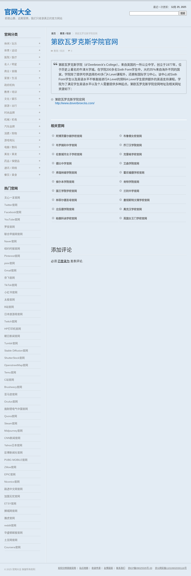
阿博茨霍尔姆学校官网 (69, 135)
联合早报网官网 (13, 234)
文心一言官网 (12, 197)
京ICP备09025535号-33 (140, 568)
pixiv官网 (9, 263)
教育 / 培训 (65, 33)
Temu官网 (10, 372)
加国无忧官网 (12, 496)
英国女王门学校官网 (135, 218)
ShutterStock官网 (14, 357)
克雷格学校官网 (132, 154)
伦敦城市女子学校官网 (69, 154)
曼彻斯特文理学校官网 (136, 200)
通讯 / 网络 (10, 167)
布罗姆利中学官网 (66, 145)
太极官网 (9, 299)
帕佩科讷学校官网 (66, 218)
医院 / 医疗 (10, 57)
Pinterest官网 (12, 255)
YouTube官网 (12, 219)
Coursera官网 (12, 547)
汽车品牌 (9, 126)
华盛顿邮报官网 (13, 532)
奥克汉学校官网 (132, 209)
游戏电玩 (9, 140)
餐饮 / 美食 (10, 174)
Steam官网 (10, 423)
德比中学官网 (64, 163)
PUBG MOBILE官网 (15, 459)
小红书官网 (10, 292)
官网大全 (17, 12)
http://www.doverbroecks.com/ (74, 103)
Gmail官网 (10, 270)
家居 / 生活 (10, 78)
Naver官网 (10, 241)
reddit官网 (10, 525)
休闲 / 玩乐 (10, 43)
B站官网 (9, 306)
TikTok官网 (10, 285)
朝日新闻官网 (12, 336)
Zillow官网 (10, 467)
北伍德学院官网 (65, 209)
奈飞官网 (9, 277)
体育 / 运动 (10, 50)
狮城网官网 (10, 510)
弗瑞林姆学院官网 (66, 172)
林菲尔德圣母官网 (66, 200)
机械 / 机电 (10, 119)
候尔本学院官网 (65, 181)
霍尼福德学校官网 (133, 172)
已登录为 (64, 261)
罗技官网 (9, 226)
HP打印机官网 (12, 328)
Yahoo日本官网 (13, 445)
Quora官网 (10, 416)
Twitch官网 (10, 321)
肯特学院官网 (131, 181)
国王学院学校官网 (66, 190)
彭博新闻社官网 (13, 452)
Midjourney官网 (13, 430)
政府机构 (9, 84)
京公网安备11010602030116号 (171, 568)
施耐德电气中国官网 (16, 408)
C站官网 (9, 379)
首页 (53, 33)
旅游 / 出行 (10, 105)
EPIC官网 (9, 474)
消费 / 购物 (10, 133)
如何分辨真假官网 (67, 568)
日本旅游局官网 (13, 314)
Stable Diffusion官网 (16, 350)
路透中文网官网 (13, 488)
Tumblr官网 (11, 343)
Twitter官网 (10, 204)
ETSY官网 (10, 503)
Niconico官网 (12, 481)
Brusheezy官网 (13, 386)
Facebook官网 (12, 212)
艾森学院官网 (131, 163)
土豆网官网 (10, 539)
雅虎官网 (9, 518)
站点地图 (83, 568)
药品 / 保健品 (12, 161)
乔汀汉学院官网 (132, 145)
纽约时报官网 (12, 248)
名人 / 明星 (10, 64)
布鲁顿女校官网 (132, 135)
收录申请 (96, 568)
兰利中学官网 (131, 190)
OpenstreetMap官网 (16, 365)
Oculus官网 (11, 401)
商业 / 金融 (10, 71)
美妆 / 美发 (10, 154)
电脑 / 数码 (10, 147)
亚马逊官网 (10, 394)
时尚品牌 (9, 112)
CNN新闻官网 (12, 437)
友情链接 (108, 568)
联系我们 (120, 568)
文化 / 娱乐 (10, 98)
